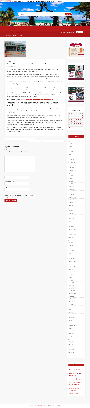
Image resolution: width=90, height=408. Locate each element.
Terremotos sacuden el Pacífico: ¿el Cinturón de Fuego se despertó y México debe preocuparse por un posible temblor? (45, 1)
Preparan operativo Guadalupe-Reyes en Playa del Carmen (22, 138)
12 (76, 119)
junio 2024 (70, 210)
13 (78, 119)
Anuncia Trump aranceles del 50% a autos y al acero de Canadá (74, 384)
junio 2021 (70, 306)
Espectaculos (51, 32)
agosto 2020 (71, 333)
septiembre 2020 (72, 331)
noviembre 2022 (72, 261)
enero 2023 (71, 256)
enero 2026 (71, 159)
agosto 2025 (71, 173)
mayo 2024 (70, 213)
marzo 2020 (71, 347)
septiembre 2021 (72, 298)
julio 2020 (70, 336)
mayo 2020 (70, 341)
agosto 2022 (71, 269)
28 (80, 123)
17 (71, 121)
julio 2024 (70, 207)
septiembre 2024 (72, 202)
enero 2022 (71, 288)
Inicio (7, 32)
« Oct (69, 127)
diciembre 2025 (71, 162)
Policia (20, 35)
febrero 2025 (71, 189)
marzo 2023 (71, 250)
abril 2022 (70, 280)
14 (80, 119)
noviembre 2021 (72, 293)
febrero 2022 (71, 285)
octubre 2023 (71, 232)
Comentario (7, 155)
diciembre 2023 (71, 226)
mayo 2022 (70, 277)
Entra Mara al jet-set (73, 393)
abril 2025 (70, 183)
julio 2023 (70, 240)
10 (71, 119)
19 (76, 121)
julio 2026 (70, 143)
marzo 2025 (71, 186)
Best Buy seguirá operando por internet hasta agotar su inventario (36, 99)
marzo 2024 (71, 218)
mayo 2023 (70, 245)
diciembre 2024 (71, 194)
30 (69, 125)
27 (78, 123)
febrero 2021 (71, 317)
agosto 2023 (71, 237)
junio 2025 (70, 178)
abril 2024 (70, 215)
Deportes (20, 32)
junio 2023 (70, 242)
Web (5, 187)
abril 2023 (70, 248)
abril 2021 (70, 312)
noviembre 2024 (72, 197)
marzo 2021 (71, 314)
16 (69, 121)
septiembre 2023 (72, 234)
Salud (14, 35)
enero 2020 (71, 352)
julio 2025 (70, 175)
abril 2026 (70, 151)
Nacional (42, 32)
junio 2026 (70, 146)
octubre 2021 (71, 296)
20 (78, 121)
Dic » (73, 127)
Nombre (6, 175)
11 (74, 119)
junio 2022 (70, 274)
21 (80, 121)
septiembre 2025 (72, 170)
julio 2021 (70, 304)
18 (74, 121)
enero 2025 (71, 191)
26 (76, 123)
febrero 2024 (71, 221)
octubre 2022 (71, 264)
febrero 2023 (71, 253)
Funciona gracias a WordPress (35, 405)
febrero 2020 (71, 349)
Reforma (76, 365)
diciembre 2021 (71, 290)
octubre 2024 (71, 199)
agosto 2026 (71, 141)
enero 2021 (71, 320)
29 (82, 123)
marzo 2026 (71, 154)
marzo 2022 (71, 282)
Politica (13, 32)
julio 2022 (70, 272)
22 (82, 121)
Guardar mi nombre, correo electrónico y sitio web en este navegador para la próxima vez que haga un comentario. (18, 196)
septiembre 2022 (72, 266)
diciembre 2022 (71, 258)
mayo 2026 (70, 149)
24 (71, 123)
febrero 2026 (71, 157)
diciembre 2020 (71, 323)
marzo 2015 (71, 355)
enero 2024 (71, 224)
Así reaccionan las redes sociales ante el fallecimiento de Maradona (45, 141)
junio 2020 (70, 339)
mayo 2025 (70, 181)
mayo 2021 (70, 309)
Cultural (8, 35)
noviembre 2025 (72, 165)
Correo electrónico (9, 181)
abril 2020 (70, 344)
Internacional (34, 32)
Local (26, 32)
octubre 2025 (71, 167)
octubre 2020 (71, 328)
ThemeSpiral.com (57, 405)
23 (69, 123)
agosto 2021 (71, 301)
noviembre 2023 (72, 229)
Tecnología (60, 32)
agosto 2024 (71, 205)
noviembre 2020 (72, 325)
